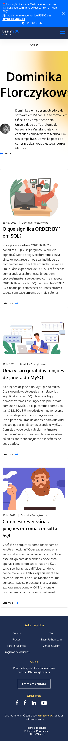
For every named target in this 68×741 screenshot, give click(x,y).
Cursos (17, 633)
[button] (62, 33)
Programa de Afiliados (17, 652)
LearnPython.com (51, 639)
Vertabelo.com (51, 646)
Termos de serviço (36, 727)
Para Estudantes (16, 646)
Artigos (34, 44)
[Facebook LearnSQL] (17, 702)
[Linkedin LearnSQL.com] (34, 702)
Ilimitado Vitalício (13, 18)
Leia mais (8, 303)
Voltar (8, 153)
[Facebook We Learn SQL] (25, 702)
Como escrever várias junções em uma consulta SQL (30, 528)
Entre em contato (34, 684)
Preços (17, 639)
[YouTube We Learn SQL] (44, 702)
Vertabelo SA (44, 715)
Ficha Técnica (37, 734)
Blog (51, 633)
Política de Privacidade (36, 731)
